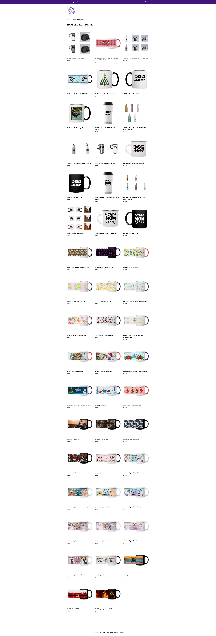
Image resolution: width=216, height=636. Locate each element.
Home (68, 20)
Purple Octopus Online (107, 632)
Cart (148, 2)
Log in (130, 2)
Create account (138, 2)
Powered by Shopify (119, 632)
